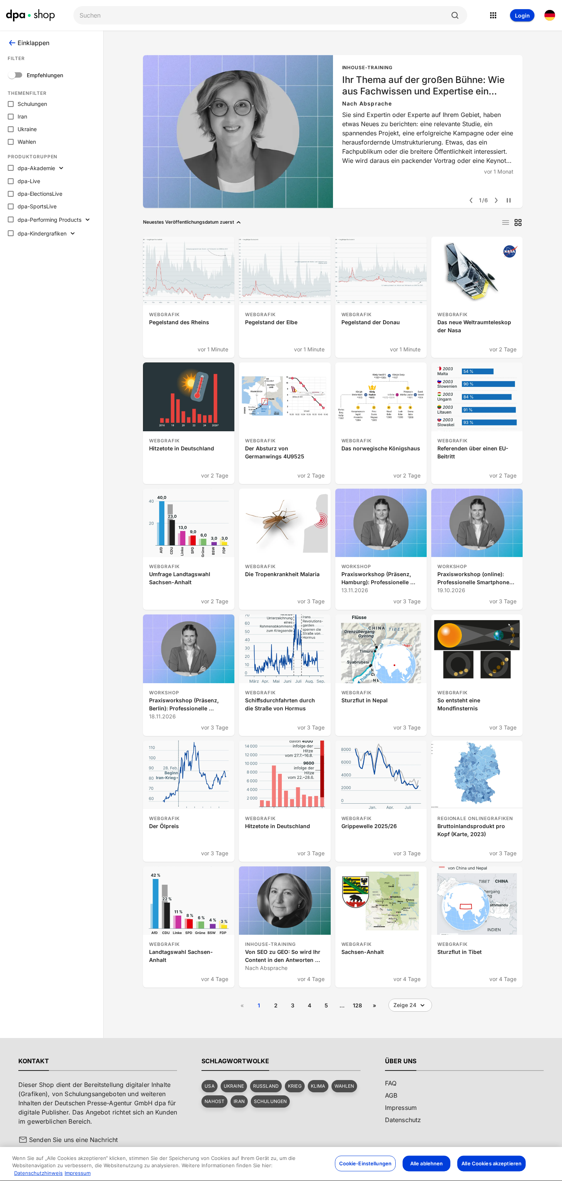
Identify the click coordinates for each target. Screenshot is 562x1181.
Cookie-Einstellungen (365, 1163)
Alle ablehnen (426, 1163)
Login (522, 15)
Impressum (78, 1173)
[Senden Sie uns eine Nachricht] (23, 1139)
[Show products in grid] (518, 222)
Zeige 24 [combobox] (404, 1005)
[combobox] (264, 15)
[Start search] (455, 15)
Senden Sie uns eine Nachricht (73, 1140)
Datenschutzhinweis (38, 1173)
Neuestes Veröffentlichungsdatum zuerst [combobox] (188, 222)
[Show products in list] (505, 222)
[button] (209, 1086)
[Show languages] (550, 15)
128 (357, 1005)
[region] (281, 1164)
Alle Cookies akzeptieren (491, 1163)
